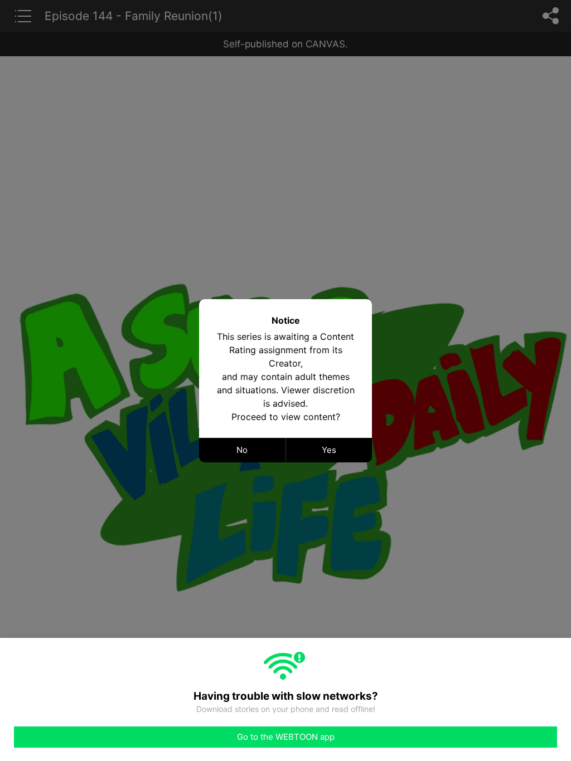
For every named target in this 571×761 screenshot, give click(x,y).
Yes (329, 450)
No (242, 450)
